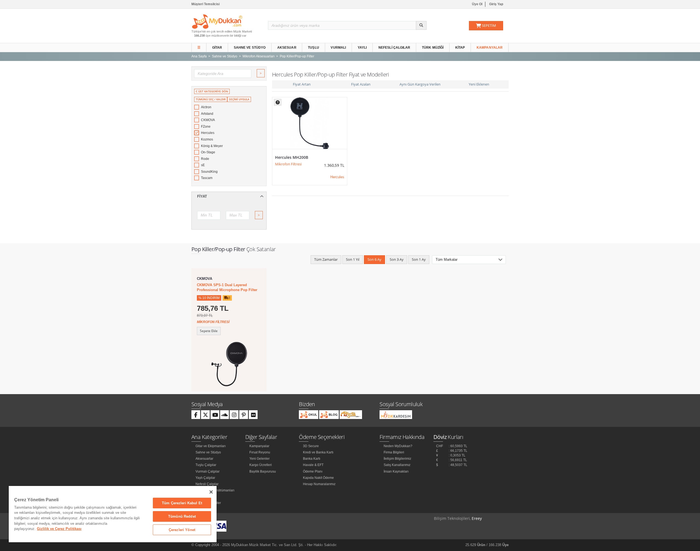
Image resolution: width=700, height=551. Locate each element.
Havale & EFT (313, 465)
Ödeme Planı (312, 471)
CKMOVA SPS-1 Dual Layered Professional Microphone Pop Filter (227, 287)
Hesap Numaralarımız (319, 484)
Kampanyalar (490, 47)
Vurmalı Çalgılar (208, 471)
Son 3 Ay (397, 259)
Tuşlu (313, 47)
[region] (113, 514)
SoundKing (209, 172)
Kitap (460, 47)
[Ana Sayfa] (217, 21)
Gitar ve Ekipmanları (211, 446)
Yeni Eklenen (479, 84)
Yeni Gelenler (259, 459)
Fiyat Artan (302, 84)
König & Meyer (212, 146)
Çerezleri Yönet (182, 530)
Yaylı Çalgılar (205, 478)
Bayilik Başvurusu (262, 471)
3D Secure (311, 446)
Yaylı (362, 47)
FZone (206, 126)
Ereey (477, 518)
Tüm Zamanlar (326, 259)
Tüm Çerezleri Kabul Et (182, 503)
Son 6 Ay (374, 259)
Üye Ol (477, 4)
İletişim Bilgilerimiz (397, 459)
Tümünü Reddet (182, 516)
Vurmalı (338, 47)
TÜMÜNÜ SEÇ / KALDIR (211, 99)
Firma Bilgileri (394, 452)
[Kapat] (211, 492)
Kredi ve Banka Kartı (318, 452)
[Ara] (421, 25)
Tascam (206, 178)
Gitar (217, 47)
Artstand (207, 114)
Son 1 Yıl (352, 259)
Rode (205, 159)
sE (203, 165)
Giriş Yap (496, 4)
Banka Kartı (311, 459)
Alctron (206, 107)
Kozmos (207, 139)
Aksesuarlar (204, 459)
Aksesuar (286, 47)
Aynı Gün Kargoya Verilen (420, 84)
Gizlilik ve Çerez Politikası (59, 529)
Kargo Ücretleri (260, 465)
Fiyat (202, 196)
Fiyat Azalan (361, 84)
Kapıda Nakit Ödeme (318, 478)
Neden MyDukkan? (398, 446)
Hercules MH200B (291, 157)
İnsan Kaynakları (396, 471)
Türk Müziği (433, 47)
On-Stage (208, 152)
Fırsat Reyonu (259, 452)
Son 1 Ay (419, 259)
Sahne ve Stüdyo (250, 47)
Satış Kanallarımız (397, 465)
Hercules (207, 133)
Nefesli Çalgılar (394, 47)
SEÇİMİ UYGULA (239, 99)
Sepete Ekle (209, 331)
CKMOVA (208, 120)
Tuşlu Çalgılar (206, 465)
